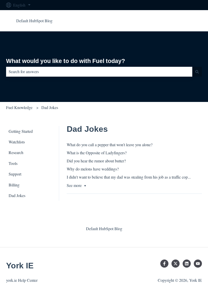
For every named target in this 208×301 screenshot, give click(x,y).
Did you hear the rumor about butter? (96, 160)
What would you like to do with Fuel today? (65, 61)
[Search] (197, 71)
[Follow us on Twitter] (175, 264)
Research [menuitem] (16, 152)
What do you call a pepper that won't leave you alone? (109, 144)
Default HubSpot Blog (34, 20)
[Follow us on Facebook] (164, 264)
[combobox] (99, 71)
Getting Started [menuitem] (21, 131)
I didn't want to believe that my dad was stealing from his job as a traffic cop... (129, 177)
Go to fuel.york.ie (183, 20)
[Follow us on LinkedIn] (187, 264)
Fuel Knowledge (19, 107)
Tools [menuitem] (13, 163)
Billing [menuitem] (14, 184)
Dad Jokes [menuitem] (17, 195)
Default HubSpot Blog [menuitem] (104, 228)
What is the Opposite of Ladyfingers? (97, 152)
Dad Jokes (49, 107)
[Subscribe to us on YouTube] (198, 264)
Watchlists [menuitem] (17, 141)
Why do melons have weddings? (93, 168)
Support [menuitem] (15, 174)
